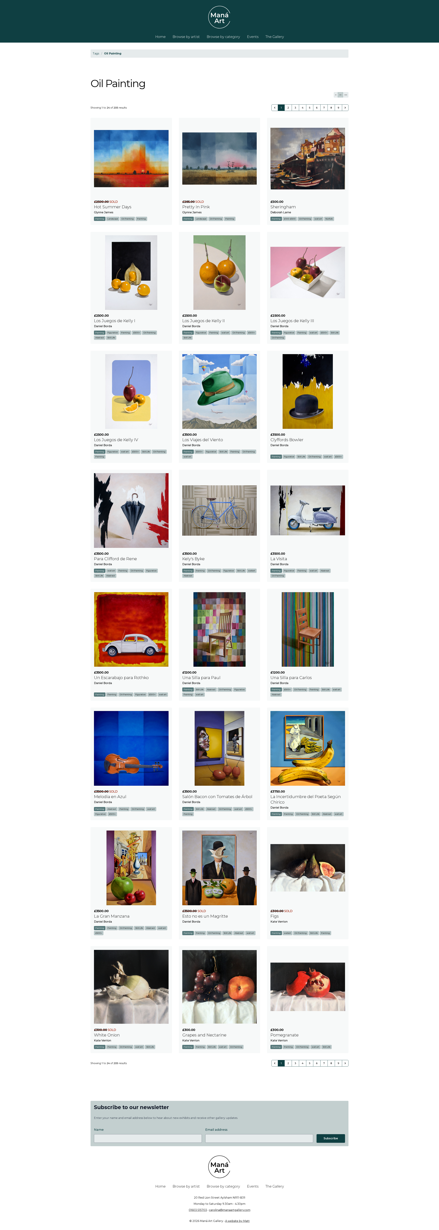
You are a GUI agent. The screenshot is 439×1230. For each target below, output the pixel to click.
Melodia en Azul (110, 796)
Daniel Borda (103, 326)
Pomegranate (284, 1034)
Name (99, 1130)
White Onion (107, 1034)
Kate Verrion (279, 921)
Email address (216, 1130)
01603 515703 (198, 1210)
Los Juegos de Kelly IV (116, 439)
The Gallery (274, 37)
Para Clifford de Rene (115, 558)
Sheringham (283, 206)
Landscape (113, 218)
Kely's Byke (193, 558)
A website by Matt (237, 1221)
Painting (99, 218)
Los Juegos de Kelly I (114, 320)
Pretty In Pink (196, 206)
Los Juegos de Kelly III (292, 320)
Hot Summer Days (112, 206)
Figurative (113, 332)
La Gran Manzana (111, 916)
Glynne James (103, 212)
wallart (251, 570)
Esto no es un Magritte (205, 916)
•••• (345, 94)
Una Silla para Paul (201, 677)
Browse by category (223, 37)
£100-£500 (289, 218)
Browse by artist (186, 37)
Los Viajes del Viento (202, 439)
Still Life (111, 337)
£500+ (136, 332)
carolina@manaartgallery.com (229, 1210)
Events (253, 37)
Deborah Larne (280, 212)
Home (160, 37)
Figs (274, 916)
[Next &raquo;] (345, 107)
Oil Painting (127, 218)
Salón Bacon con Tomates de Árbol (217, 796)
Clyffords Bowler (287, 439)
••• (340, 94)
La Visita (278, 558)
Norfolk (329, 218)
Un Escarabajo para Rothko (121, 677)
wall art (318, 218)
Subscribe (331, 1138)
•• (335, 94)
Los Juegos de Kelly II (203, 320)
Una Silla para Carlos (291, 677)
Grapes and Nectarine (204, 1034)
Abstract (99, 337)
